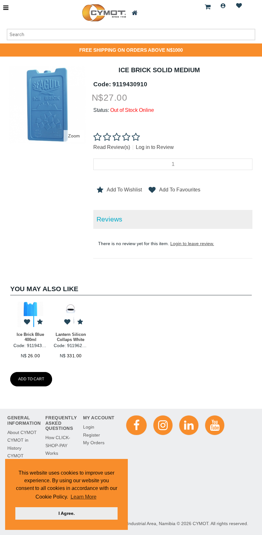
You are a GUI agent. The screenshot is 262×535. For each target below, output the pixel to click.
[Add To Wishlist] (27, 322)
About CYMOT (22, 432)
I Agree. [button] (66, 513)
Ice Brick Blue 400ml (30, 337)
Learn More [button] (83, 497)
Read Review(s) (111, 147)
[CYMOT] (103, 12)
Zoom (74, 135)
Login (223, 6)
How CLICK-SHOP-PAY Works (57, 445)
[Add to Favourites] (40, 322)
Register (91, 435)
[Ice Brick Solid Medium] (47, 69)
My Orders (93, 442)
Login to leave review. (192, 243)
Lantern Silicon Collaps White (71, 337)
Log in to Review (155, 147)
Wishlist (239, 6)
